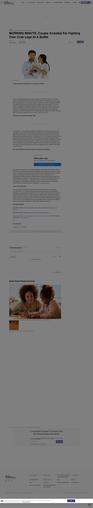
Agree (71, 500)
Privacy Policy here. (26, 501)
